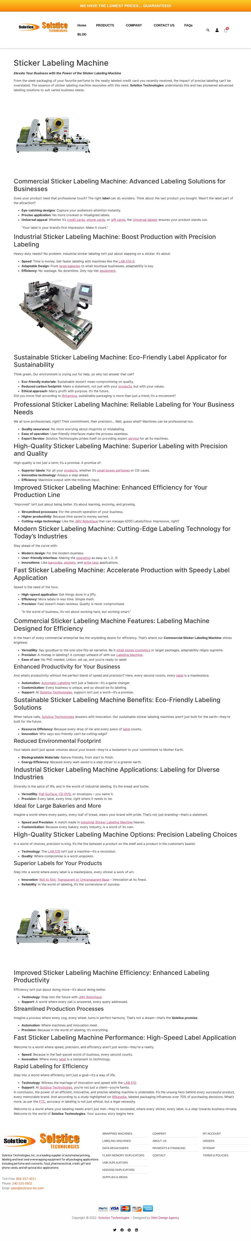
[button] (106, 25)
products (125, 386)
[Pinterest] (129, 1230)
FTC (42, 1101)
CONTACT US (164, 25)
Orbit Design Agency (165, 1218)
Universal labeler (145, 220)
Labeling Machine (129, 655)
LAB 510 (54, 851)
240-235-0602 (22, 1183)
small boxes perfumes (113, 470)
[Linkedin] (136, 1230)
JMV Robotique (86, 521)
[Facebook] (122, 1230)
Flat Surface (48, 794)
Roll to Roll (47, 880)
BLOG (81, 34)
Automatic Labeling (55, 683)
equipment (107, 271)
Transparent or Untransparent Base (83, 880)
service (133, 438)
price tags (91, 562)
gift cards (118, 220)
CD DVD (65, 794)
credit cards (76, 220)
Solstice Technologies (56, 692)
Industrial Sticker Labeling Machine (107, 822)
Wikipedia (119, 1097)
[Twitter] (115, 1230)
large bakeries (69, 266)
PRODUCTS (105, 25)
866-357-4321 (25, 1179)
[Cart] (226, 30)
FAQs (188, 25)
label (179, 675)
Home (81, 25)
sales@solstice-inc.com (27, 1188)
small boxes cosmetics (133, 650)
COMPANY (134, 25)
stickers (69, 562)
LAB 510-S (126, 261)
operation (83, 558)
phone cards (96, 220)
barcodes (55, 562)
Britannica (69, 396)
